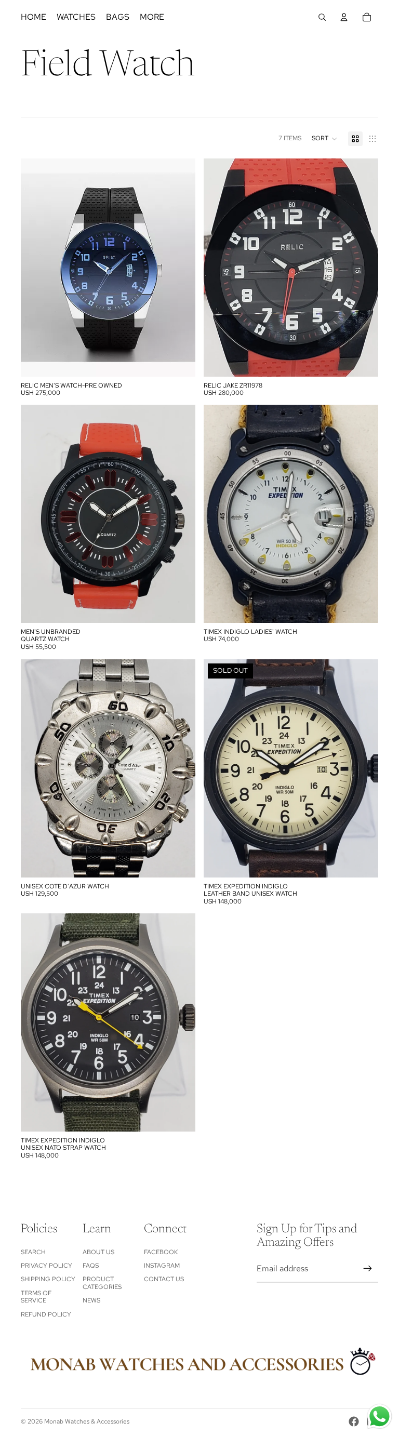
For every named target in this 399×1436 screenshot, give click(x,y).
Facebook (161, 1252)
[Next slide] (179, 267)
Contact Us (164, 1279)
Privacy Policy (46, 1265)
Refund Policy (46, 1314)
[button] (325, 138)
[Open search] (322, 17)
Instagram (162, 1265)
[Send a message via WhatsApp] (379, 1416)
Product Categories (102, 1283)
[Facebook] (354, 1421)
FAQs (91, 1265)
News (91, 1300)
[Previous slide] (36, 267)
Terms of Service (36, 1297)
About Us (98, 1252)
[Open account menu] (343, 17)
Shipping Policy (48, 1279)
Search (33, 1252)
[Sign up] (367, 1268)
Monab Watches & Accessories (86, 1421)
